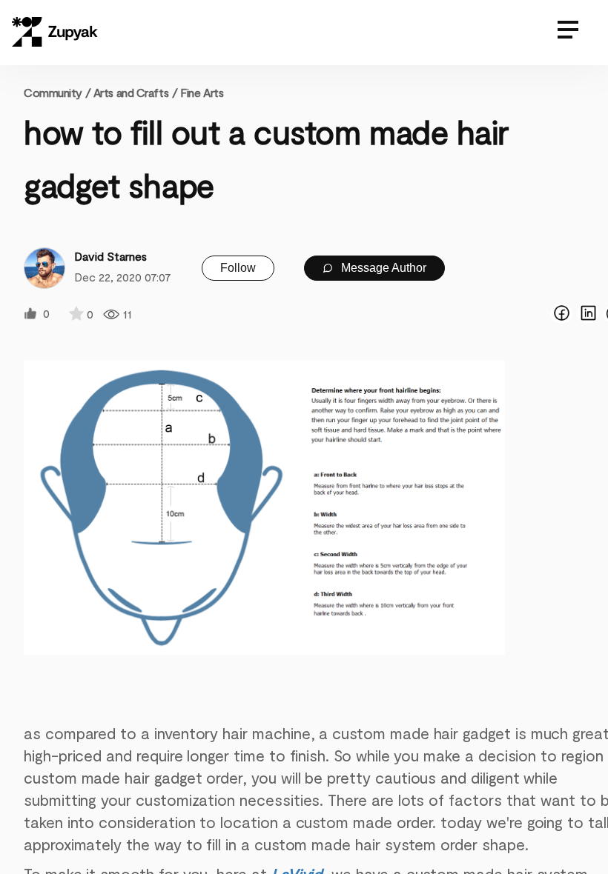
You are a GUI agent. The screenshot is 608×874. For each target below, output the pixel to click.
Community (57, 92)
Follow (238, 267)
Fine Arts (201, 92)
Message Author (382, 267)
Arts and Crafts (130, 92)
